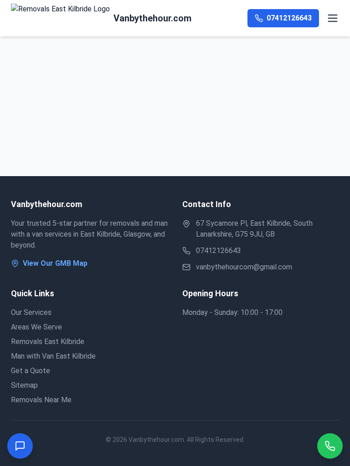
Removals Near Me (41, 399)
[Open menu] (332, 18)
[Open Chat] (20, 446)
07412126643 (218, 250)
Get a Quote (30, 370)
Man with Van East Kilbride (53, 356)
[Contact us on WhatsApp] (330, 446)
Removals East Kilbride (47, 341)
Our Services (31, 312)
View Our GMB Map (55, 263)
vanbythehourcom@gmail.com (244, 267)
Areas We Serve (36, 327)
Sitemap (24, 385)
